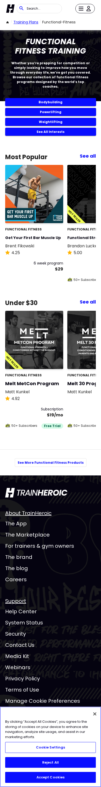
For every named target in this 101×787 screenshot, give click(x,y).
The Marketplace (27, 534)
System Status (24, 622)
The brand (18, 557)
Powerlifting (50, 112)
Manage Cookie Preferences (42, 701)
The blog (16, 568)
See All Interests (50, 132)
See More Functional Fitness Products (51, 462)
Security (15, 633)
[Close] (94, 714)
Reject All (50, 762)
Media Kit (17, 656)
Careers (16, 579)
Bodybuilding (50, 102)
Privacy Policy (22, 678)
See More (45, 214)
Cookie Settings (50, 747)
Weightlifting (50, 122)
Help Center (21, 611)
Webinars (17, 667)
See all (88, 156)
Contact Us (19, 645)
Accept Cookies (51, 777)
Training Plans (25, 22)
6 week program (48, 263)
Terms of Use (22, 689)
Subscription (52, 409)
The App (16, 523)
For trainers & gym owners (39, 546)
